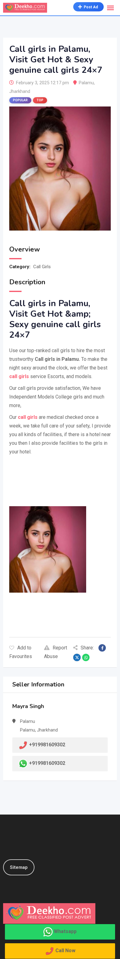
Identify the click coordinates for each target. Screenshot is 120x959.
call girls (27, 417)
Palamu (86, 82)
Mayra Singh (28, 706)
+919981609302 (47, 763)
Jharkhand (19, 91)
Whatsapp (65, 931)
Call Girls (42, 266)
